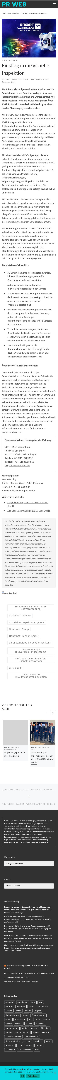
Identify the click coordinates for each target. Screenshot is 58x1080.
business (21, 1007)
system (39, 1045)
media (25, 1028)
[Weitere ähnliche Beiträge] (53, 713)
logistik (18, 1024)
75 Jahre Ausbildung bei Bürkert (16, 977)
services (38, 1041)
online (36, 1032)
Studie (29, 1045)
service (26, 1041)
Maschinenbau (13, 13)
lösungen (40, 1024)
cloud (31, 1007)
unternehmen (24, 1050)
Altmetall (10, 1002)
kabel (37, 1020)
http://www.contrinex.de (17, 465)
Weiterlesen (33, 1076)
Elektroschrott (38, 1015)
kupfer (9, 1024)
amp (33, 1002)
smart (48, 1041)
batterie (9, 1007)
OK (22, 1076)
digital (38, 1011)
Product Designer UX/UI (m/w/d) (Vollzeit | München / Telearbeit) (29, 973)
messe (34, 1028)
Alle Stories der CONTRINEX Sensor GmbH (28, 510)
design (28, 1011)
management (12, 1028)
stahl (20, 1045)
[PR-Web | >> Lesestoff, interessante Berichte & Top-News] (14, 4)
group (8, 1020)
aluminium (23, 1002)
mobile (9, 1032)
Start (4, 13)
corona (9, 1011)
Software (10, 1045)
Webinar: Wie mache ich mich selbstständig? (21, 981)
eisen (25, 1015)
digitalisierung (12, 1015)
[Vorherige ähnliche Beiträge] (46, 713)
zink (37, 1050)
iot (30, 1020)
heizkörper (20, 1020)
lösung (29, 1024)
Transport (10, 1050)
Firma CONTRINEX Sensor (17, 79)
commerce (43, 1007)
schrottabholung (13, 1037)
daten (18, 1011)
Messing (45, 1028)
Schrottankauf (31, 1037)
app (40, 1002)
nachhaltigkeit (22, 1032)
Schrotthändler (13, 1041)
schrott (45, 1032)
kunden (47, 1020)
